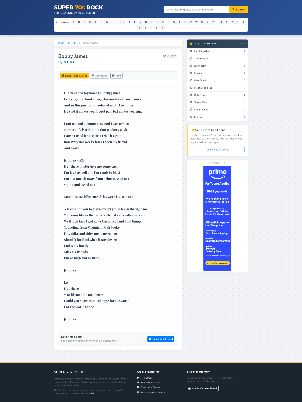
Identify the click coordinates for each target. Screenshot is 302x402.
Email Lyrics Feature (150, 387)
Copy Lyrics (100, 75)
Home (60, 43)
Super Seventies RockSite (153, 391)
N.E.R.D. (73, 43)
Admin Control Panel (204, 388)
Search (240, 10)
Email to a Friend (162, 339)
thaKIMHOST (87, 393)
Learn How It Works (218, 149)
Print (118, 75)
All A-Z (241, 43)
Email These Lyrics (75, 75)
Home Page (146, 377)
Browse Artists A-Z (150, 382)
